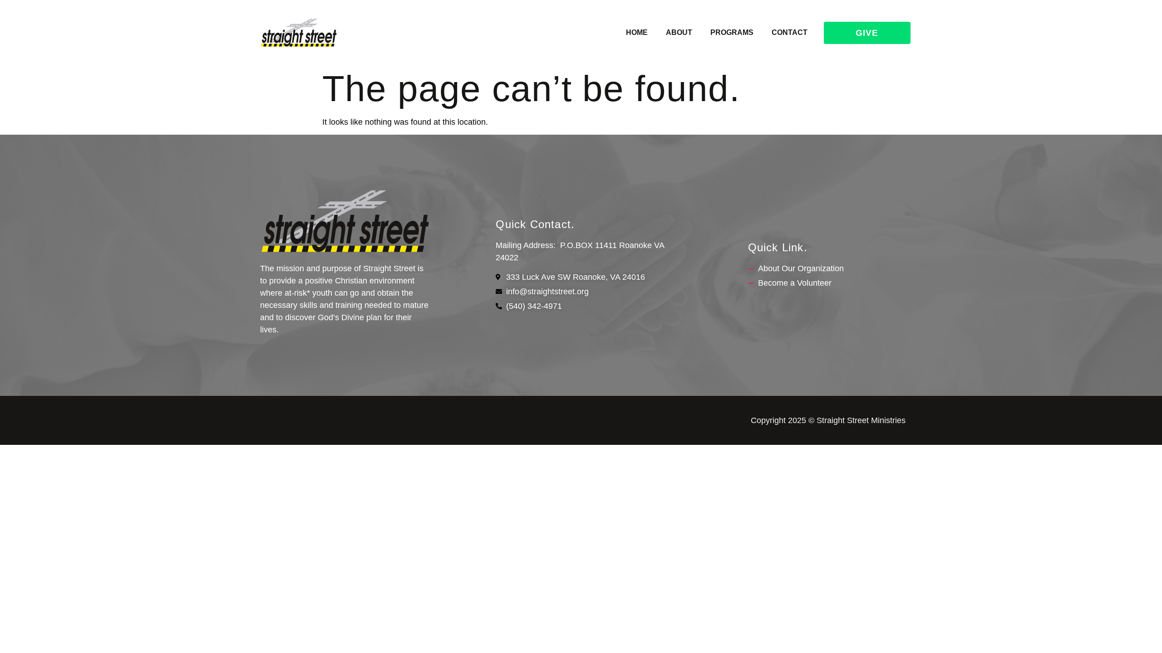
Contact (789, 32)
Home (637, 32)
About (679, 32)
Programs (731, 32)
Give (867, 33)
